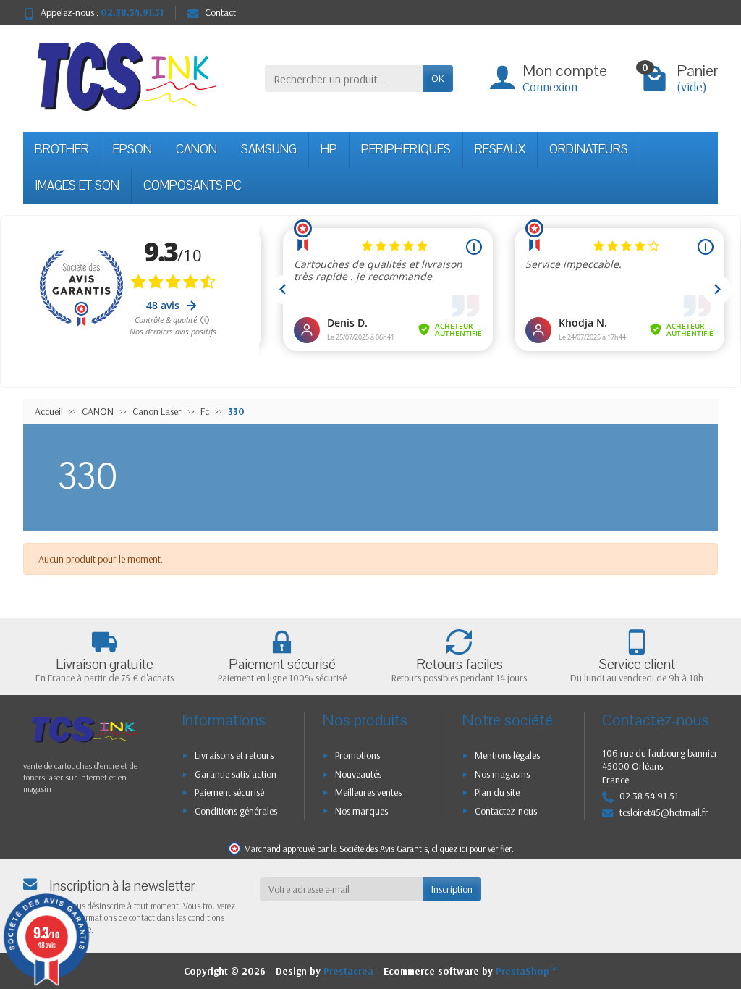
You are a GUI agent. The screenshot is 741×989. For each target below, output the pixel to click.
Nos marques (361, 810)
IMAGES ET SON (77, 185)
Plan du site (497, 792)
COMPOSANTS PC (192, 185)
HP (329, 149)
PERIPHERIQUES (406, 149)
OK (437, 78)
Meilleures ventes (368, 792)
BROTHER (62, 149)
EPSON (132, 149)
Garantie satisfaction (235, 773)
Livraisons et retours (234, 755)
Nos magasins (502, 773)
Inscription (452, 889)
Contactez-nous (506, 810)
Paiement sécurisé (229, 792)
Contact (220, 12)
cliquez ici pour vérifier (472, 848)
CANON (196, 149)
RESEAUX (500, 149)
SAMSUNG (269, 149)
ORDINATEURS (588, 149)
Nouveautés (358, 773)
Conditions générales (236, 810)
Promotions (357, 755)
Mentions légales (507, 755)
